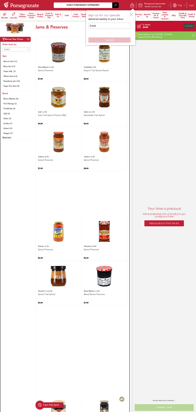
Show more (6, 137)
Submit (109, 40)
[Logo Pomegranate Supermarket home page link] (22, 5)
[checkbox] (16, 61)
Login (191, 5)
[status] (146, 25)
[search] (115, 5)
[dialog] (110, 27)
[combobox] (86, 5)
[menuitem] (4, 16)
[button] (132, 5)
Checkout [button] (189, 26)
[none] (58, 59)
